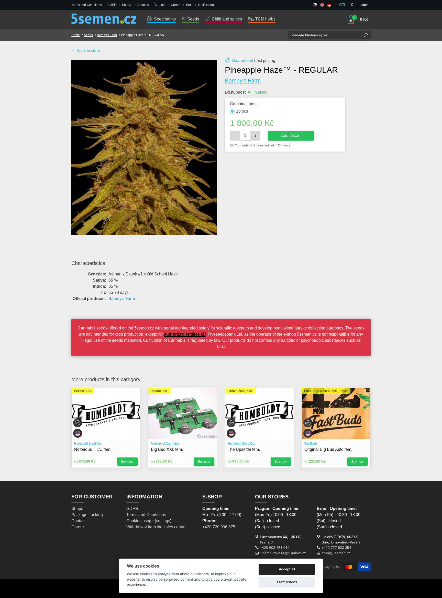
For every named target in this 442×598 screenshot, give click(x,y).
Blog (189, 5)
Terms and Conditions (86, 5)
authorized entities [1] (185, 334)
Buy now (127, 461)
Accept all (287, 569)
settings (163, 521)
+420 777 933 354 (336, 548)
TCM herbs (264, 19)
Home (75, 35)
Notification (206, 5)
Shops (126, 5)
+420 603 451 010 (275, 548)
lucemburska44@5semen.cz (283, 553)
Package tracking (87, 514)
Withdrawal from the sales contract (157, 527)
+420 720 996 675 (218, 527)
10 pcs (242, 111)
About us (143, 5)
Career (176, 5)
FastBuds (310, 443)
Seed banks (164, 19)
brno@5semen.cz (336, 553)
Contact (159, 5)
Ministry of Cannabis (165, 443)
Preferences (287, 582)
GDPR (111, 5)
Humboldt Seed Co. (88, 443)
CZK (342, 5)
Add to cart (291, 135)
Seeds (192, 19)
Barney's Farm (107, 35)
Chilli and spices (226, 19)
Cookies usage (140, 521)
